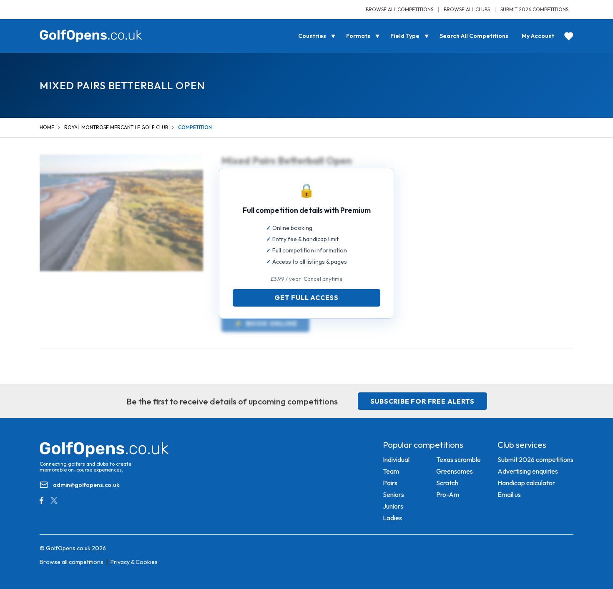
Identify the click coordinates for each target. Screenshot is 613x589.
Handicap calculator (526, 483)
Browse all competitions (399, 9)
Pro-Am (447, 494)
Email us (509, 494)
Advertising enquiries (527, 471)
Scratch (447, 483)
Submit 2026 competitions (534, 9)
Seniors (393, 494)
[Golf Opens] (91, 36)
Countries (312, 36)
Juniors (393, 506)
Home (47, 127)
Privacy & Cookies (134, 562)
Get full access (306, 297)
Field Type (405, 36)
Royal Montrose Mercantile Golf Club (116, 127)
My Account (538, 36)
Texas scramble (458, 459)
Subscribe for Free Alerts (422, 401)
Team (391, 471)
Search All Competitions (474, 36)
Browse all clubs (467, 9)
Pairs (390, 483)
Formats (358, 36)
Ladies (392, 518)
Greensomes (454, 471)
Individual (396, 459)
